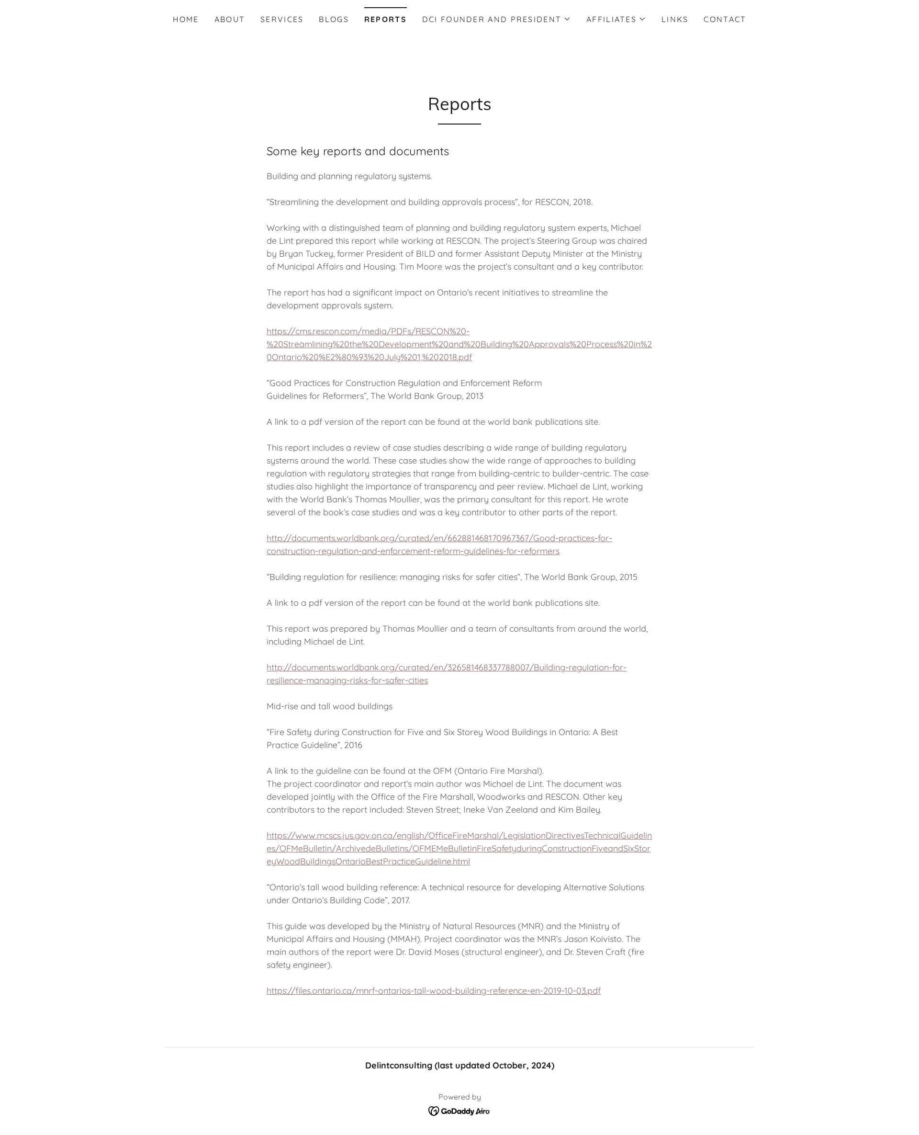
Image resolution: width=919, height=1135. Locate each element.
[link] (459, 1109)
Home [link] (186, 19)
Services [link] (281, 19)
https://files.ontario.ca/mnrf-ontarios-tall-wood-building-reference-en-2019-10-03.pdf (434, 990)
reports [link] (385, 19)
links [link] (674, 19)
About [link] (229, 19)
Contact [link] (725, 19)
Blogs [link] (333, 19)
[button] (496, 19)
